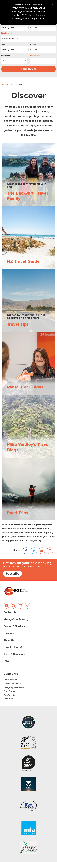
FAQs (7, 661)
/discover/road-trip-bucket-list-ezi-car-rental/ (24, 459)
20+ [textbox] (4, 60)
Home (5, 84)
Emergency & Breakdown (14, 687)
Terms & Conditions (14, 654)
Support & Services (14, 626)
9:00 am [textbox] (34, 27)
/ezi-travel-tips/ (10, 271)
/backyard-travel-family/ (14, 145)
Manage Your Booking (16, 619)
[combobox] (42, 27)
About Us (9, 640)
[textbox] (28, 39)
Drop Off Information (12, 684)
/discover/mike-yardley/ (14, 396)
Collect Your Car (10, 680)
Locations (9, 633)
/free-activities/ (10, 208)
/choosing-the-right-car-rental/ (17, 333)
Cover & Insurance (11, 691)
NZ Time (32, 44)
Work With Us (9, 695)
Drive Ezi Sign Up (13, 647)
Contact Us (10, 612)
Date (4, 44)
